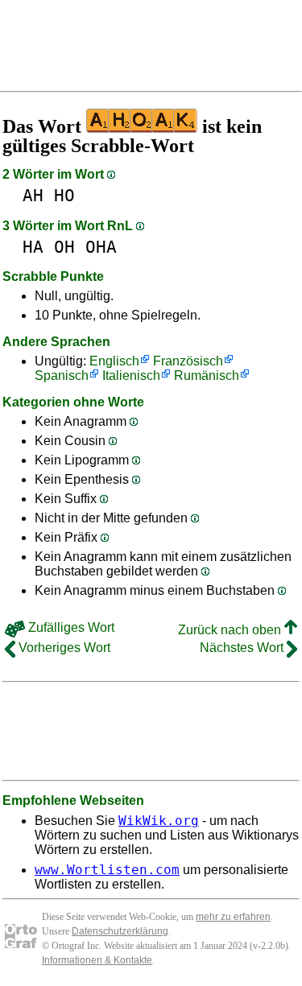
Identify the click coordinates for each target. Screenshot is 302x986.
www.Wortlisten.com (107, 869)
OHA (101, 247)
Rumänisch (206, 375)
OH (64, 247)
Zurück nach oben (231, 630)
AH (33, 195)
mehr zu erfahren (233, 916)
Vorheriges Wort (62, 647)
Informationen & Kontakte (97, 960)
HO (64, 195)
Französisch (188, 361)
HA (33, 247)
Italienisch (131, 375)
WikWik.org (158, 820)
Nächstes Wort (243, 647)
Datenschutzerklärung (120, 931)
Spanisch (62, 375)
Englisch (114, 361)
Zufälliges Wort (69, 627)
